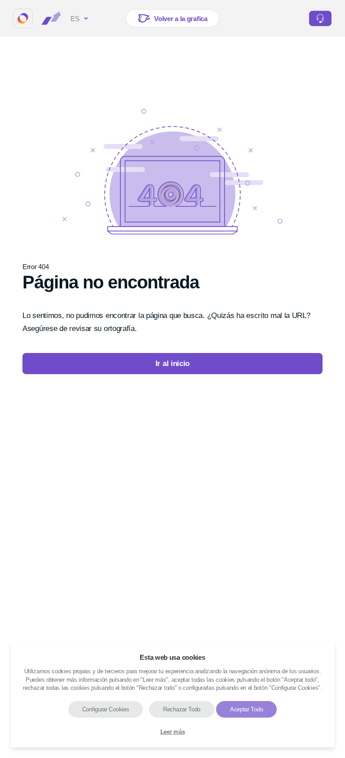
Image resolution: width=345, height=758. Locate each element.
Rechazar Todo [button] (181, 709)
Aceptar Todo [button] (246, 709)
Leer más (172, 731)
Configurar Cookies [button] (105, 709)
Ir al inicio (172, 363)
